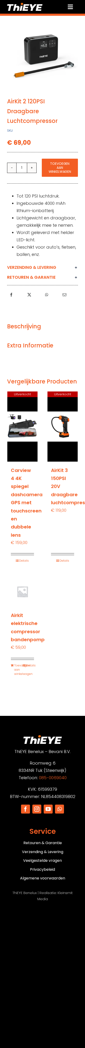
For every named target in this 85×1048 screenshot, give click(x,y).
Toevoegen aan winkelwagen (60, 167)
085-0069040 (53, 778)
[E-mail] (64, 295)
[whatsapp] (59, 809)
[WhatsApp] (47, 295)
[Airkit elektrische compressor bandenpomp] (22, 591)
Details (24, 561)
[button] (42, 267)
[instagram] (36, 809)
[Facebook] (11, 295)
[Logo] (24, 5)
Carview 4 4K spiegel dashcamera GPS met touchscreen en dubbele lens (26, 502)
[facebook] (25, 809)
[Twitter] (29, 295)
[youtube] (48, 809)
